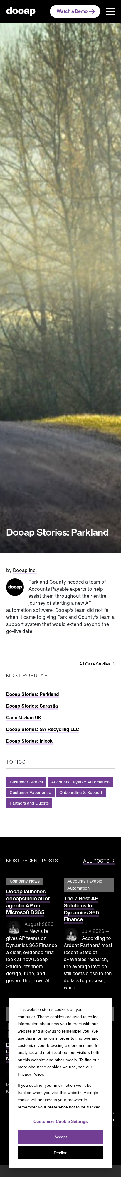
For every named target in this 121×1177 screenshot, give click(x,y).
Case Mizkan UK (23, 717)
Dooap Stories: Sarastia (32, 705)
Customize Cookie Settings (60, 1121)
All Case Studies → (97, 664)
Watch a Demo (72, 11)
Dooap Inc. (25, 570)
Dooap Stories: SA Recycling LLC (42, 729)
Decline (61, 1152)
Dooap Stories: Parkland (32, 694)
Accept (60, 1137)
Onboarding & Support (80, 792)
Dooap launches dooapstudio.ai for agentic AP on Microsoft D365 (28, 901)
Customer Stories (26, 782)
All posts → (99, 860)
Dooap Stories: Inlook (29, 741)
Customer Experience (30, 792)
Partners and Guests (29, 803)
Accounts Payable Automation (80, 782)
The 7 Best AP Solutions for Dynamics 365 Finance (81, 908)
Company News (25, 881)
